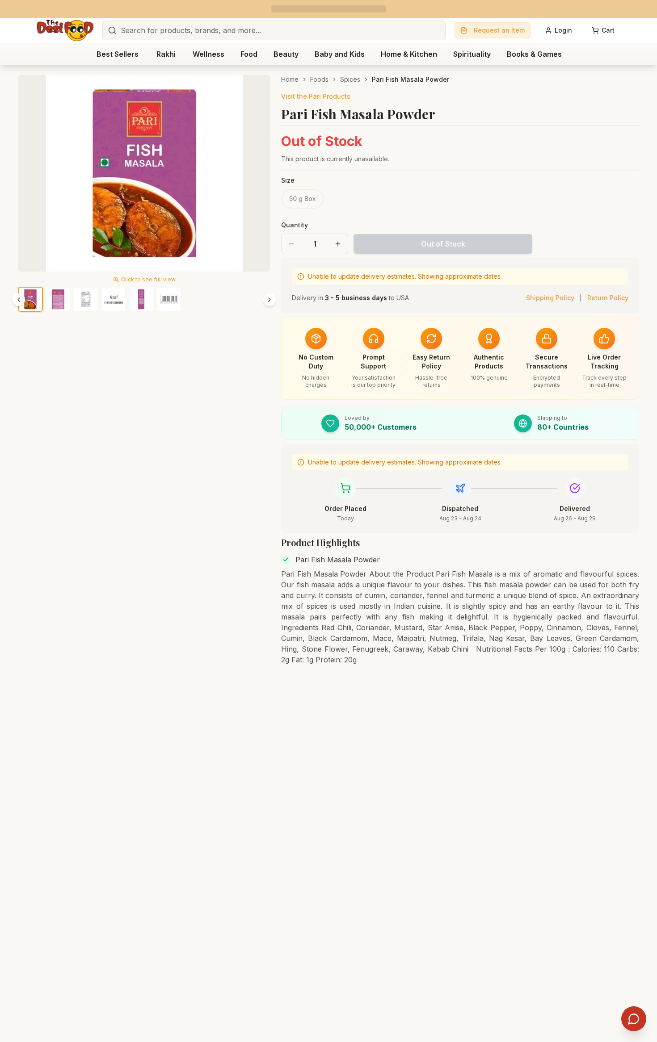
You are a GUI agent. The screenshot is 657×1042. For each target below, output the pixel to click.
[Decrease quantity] (291, 244)
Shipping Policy (550, 297)
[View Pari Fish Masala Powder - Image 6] (168, 299)
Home (290, 79)
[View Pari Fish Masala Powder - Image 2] (58, 299)
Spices (350, 79)
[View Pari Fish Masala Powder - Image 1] (30, 299)
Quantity (294, 225)
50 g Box (302, 198)
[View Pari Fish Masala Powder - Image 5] (141, 299)
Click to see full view (148, 279)
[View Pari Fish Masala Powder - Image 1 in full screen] (144, 173)
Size (288, 180)
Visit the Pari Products (315, 96)
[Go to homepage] (65, 30)
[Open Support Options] (633, 1018)
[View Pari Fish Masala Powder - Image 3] (85, 299)
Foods (319, 79)
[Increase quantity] (338, 244)
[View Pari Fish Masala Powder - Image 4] (113, 299)
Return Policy (607, 297)
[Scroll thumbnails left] (19, 299)
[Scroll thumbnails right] (269, 299)
